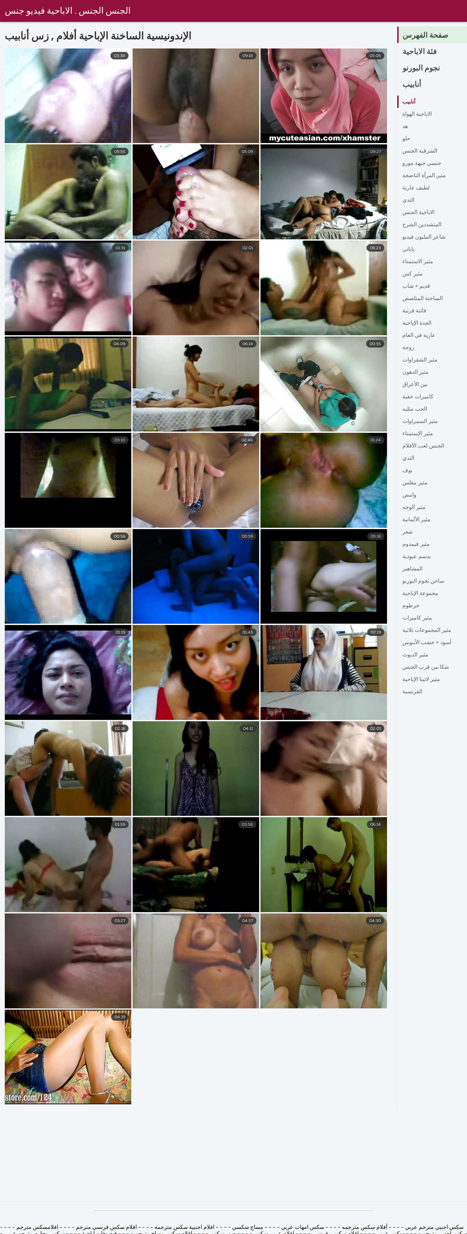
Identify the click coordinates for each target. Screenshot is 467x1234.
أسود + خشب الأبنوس (426, 643)
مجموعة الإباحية (420, 593)
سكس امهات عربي (302, 1227)
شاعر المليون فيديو (423, 237)
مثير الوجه (414, 507)
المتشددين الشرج (421, 225)
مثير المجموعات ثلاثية (426, 630)
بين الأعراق (414, 384)
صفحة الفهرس (426, 35)
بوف (407, 470)
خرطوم (410, 606)
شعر (407, 532)
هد (405, 126)
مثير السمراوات (420, 421)
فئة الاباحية (420, 52)
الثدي (408, 200)
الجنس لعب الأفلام (423, 446)
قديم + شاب (416, 286)
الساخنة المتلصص (422, 298)
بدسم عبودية (416, 556)
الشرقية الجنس (419, 151)
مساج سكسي (247, 1227)
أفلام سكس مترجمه (364, 1227)
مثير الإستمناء (417, 434)
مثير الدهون (415, 372)
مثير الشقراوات (420, 360)
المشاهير (412, 569)
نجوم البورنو (421, 68)
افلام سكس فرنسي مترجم (106, 1227)
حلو (406, 139)
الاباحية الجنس (418, 212)
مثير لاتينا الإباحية (421, 679)
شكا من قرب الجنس (425, 667)
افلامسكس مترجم (36, 1227)
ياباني (408, 249)
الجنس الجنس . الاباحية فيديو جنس (68, 11)
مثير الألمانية (416, 520)
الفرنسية (412, 692)
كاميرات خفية (417, 397)
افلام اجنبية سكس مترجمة (183, 1227)
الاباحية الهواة (417, 114)
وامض (409, 495)
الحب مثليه (414, 409)
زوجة (408, 348)
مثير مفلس (415, 483)
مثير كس (412, 274)
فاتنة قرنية (414, 311)
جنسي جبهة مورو (421, 163)
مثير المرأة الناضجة (424, 176)
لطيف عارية (416, 188)
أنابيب (412, 84)
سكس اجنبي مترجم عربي (434, 1227)
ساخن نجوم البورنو (423, 581)
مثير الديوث (415, 655)
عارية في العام (419, 335)
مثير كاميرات (417, 618)
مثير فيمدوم (416, 544)
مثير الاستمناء (417, 262)
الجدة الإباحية (416, 323)
